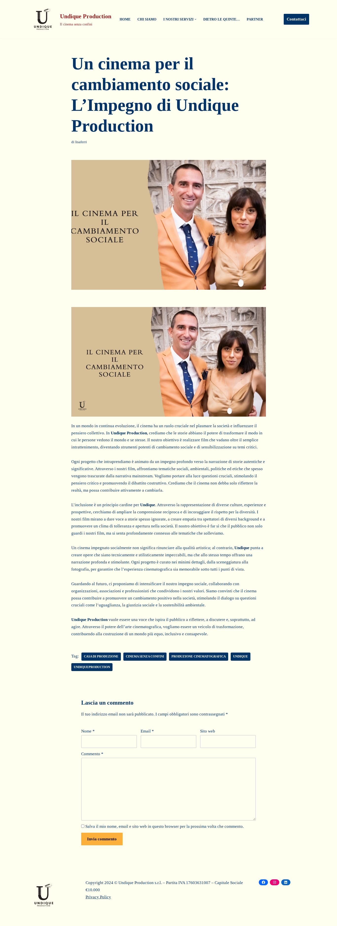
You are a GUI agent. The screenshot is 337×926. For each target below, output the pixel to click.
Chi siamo (146, 19)
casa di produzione (101, 656)
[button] (195, 19)
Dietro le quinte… (221, 19)
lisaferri (81, 142)
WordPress (70, 919)
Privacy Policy (98, 897)
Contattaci (296, 19)
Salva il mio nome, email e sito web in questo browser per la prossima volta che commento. (164, 826)
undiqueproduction (92, 667)
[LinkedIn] (285, 882)
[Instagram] (274, 882)
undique (240, 656)
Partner (255, 19)
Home (125, 19)
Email (147, 731)
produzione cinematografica (198, 656)
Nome (88, 731)
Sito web (207, 731)
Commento (92, 754)
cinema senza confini (145, 656)
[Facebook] (263, 882)
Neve (32, 919)
